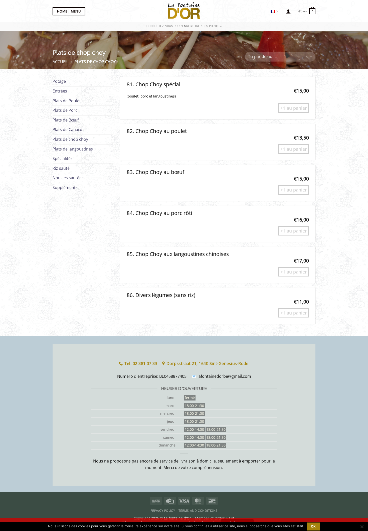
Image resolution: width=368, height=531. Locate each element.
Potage (59, 81)
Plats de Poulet (67, 101)
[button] (306, 11)
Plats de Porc (65, 110)
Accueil (60, 61)
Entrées (60, 91)
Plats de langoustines (73, 149)
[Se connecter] (288, 11)
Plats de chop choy (70, 139)
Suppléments (65, 187)
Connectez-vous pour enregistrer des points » (184, 26)
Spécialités (63, 158)
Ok (313, 526)
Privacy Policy (162, 510)
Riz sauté (61, 168)
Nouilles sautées (68, 177)
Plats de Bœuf (66, 120)
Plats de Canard (67, 129)
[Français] (274, 11)
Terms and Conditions (198, 510)
